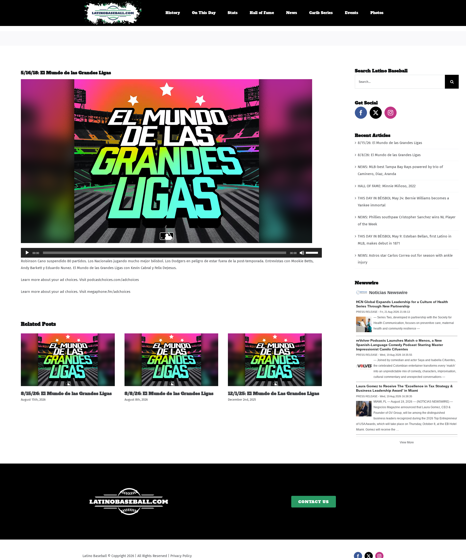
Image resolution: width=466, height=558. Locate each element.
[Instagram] (390, 113)
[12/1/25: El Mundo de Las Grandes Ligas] (275, 335)
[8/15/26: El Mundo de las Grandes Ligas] (68, 335)
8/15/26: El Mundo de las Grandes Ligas (66, 393)
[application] (171, 253)
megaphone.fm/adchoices (108, 291)
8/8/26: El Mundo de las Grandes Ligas (169, 393)
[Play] (27, 252)
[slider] (312, 252)
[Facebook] (361, 113)
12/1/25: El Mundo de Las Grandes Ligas (273, 393)
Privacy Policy (181, 556)
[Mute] (302, 252)
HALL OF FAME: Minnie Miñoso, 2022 (387, 186)
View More (407, 442)
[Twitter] (376, 113)
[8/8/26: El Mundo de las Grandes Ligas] (171, 335)
